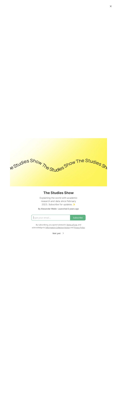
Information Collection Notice (58, 227)
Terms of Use (71, 224)
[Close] (111, 6)
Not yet (57, 233)
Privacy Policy (79, 227)
